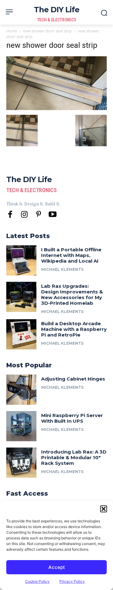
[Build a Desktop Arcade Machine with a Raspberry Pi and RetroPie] (21, 334)
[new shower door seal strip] (56, 108)
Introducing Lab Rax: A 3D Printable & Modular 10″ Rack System (73, 457)
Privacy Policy (72, 581)
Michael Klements (62, 269)
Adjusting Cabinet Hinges (73, 379)
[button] (103, 509)
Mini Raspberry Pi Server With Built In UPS (72, 418)
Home (11, 31)
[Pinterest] (38, 215)
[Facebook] (10, 215)
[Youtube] (52, 215)
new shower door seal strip (47, 31)
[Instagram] (24, 215)
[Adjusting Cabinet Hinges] (21, 390)
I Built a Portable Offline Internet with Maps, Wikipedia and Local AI (71, 255)
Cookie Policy (37, 581)
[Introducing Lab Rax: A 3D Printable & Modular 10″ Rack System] (21, 463)
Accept (56, 567)
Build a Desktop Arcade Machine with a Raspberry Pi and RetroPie (74, 329)
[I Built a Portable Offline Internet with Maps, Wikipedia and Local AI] (21, 260)
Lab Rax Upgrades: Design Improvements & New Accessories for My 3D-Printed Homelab (72, 294)
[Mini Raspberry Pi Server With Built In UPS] (21, 426)
